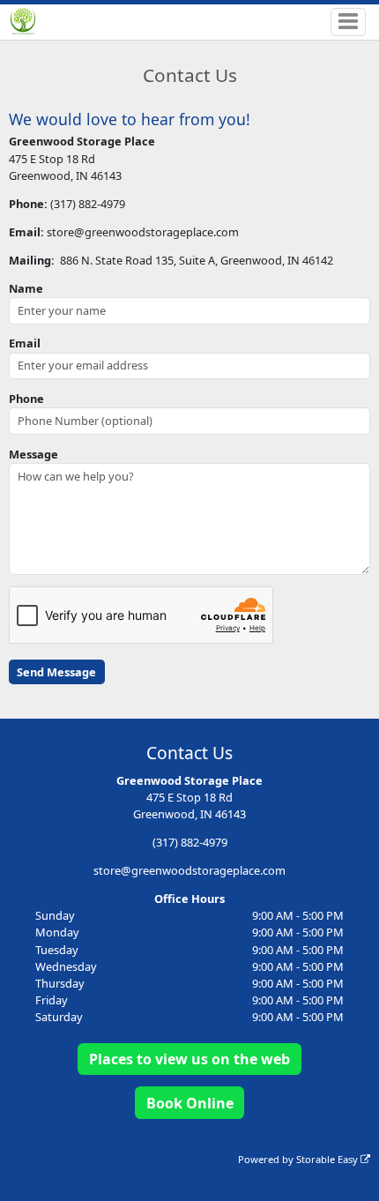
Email (25, 343)
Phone (26, 399)
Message (33, 454)
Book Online (190, 1103)
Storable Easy (328, 1159)
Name (26, 288)
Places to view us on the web (189, 1059)
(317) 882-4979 (189, 842)
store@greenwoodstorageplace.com (189, 870)
